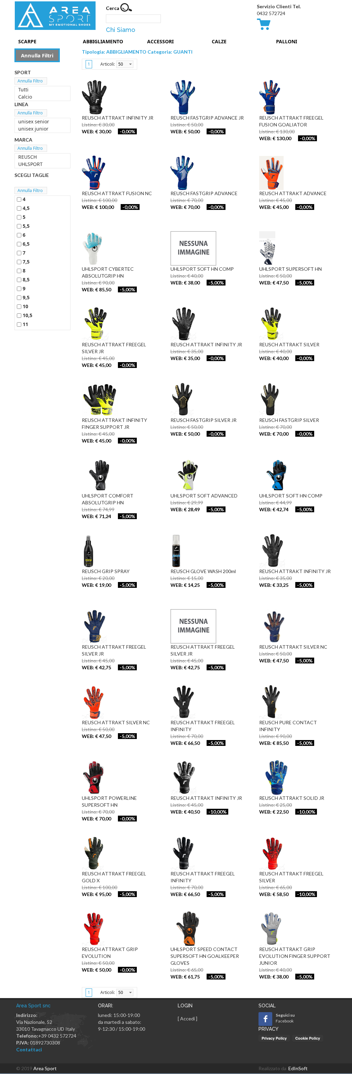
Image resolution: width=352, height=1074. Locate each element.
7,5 (26, 261)
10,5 (27, 315)
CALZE (219, 41)
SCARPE (27, 41)
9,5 (26, 297)
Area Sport (45, 1068)
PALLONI (286, 41)
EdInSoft (298, 1068)
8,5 (26, 279)
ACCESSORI (160, 41)
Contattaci (29, 1049)
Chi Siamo (120, 29)
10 (25, 306)
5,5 (26, 226)
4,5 (26, 208)
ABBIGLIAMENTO (103, 41)
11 (25, 324)
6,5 (26, 243)
